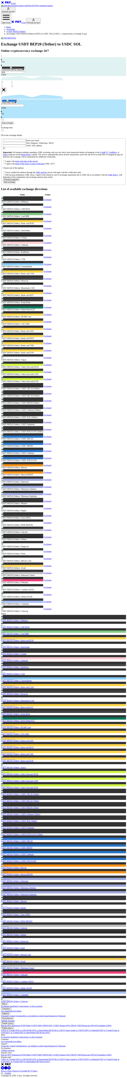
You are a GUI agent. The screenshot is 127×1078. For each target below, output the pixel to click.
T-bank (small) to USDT (73, 1030)
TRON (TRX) (76, 1026)
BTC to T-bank (12, 1033)
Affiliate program (8, 1021)
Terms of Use (17, 1071)
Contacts (49, 6)
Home (8, 27)
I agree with (21, 161)
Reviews (14, 1011)
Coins (11, 1006)
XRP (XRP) (42, 1026)
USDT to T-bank (7, 1030)
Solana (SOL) (65, 1026)
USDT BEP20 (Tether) (16, 31)
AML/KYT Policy (30, 1071)
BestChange (26, 155)
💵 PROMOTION (8, 6)
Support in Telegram (57, 1016)
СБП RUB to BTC (42, 1033)
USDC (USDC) (53, 1026)
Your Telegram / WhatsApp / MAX (40, 143)
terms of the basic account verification (30, 164)
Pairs (15, 1006)
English (8, 1073)
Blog (19, 1011)
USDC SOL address (34, 146)
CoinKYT (104, 152)
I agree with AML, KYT (30, 164)
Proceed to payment (11, 179)
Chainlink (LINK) (104, 1026)
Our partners (6, 1011)
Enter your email (32, 140)
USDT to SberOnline (39, 1030)
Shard (5, 155)
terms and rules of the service (26, 161)
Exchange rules (22, 6)
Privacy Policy (6, 1071)
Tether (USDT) (32, 1026)
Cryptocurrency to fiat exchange (29, 1006)
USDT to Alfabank (90, 1030)
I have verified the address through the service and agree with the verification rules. (43, 172)
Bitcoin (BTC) (6, 1026)
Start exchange (7, 123)
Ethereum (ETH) (19, 1026)
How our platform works (33, 1016)
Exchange (11, 29)
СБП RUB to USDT (56, 1030)
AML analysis (41, 172)
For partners (41, 6)
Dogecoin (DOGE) (89, 1026)
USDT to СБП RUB (22, 1030)
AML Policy (113, 175)
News (30, 6)
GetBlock (113, 152)
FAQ (35, 6)
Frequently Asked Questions (12, 1016)
